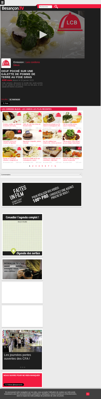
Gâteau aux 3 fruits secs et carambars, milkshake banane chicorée (51, 160)
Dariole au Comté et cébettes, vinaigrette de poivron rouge (10, 160)
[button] (42, 34)
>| (55, 166)
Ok (88, 394)
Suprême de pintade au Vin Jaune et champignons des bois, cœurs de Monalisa (51, 125)
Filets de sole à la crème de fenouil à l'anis (32, 125)
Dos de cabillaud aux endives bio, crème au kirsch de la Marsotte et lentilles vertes (52, 144)
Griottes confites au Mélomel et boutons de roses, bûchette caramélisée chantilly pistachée (12, 126)
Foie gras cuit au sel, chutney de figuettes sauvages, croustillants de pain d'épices (11, 144)
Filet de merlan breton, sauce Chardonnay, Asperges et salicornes (70, 125)
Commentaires (6, 174)
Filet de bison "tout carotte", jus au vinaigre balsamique (71, 142)
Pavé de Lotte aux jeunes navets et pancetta (71, 159)
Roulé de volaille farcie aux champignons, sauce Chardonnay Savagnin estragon (31, 161)
